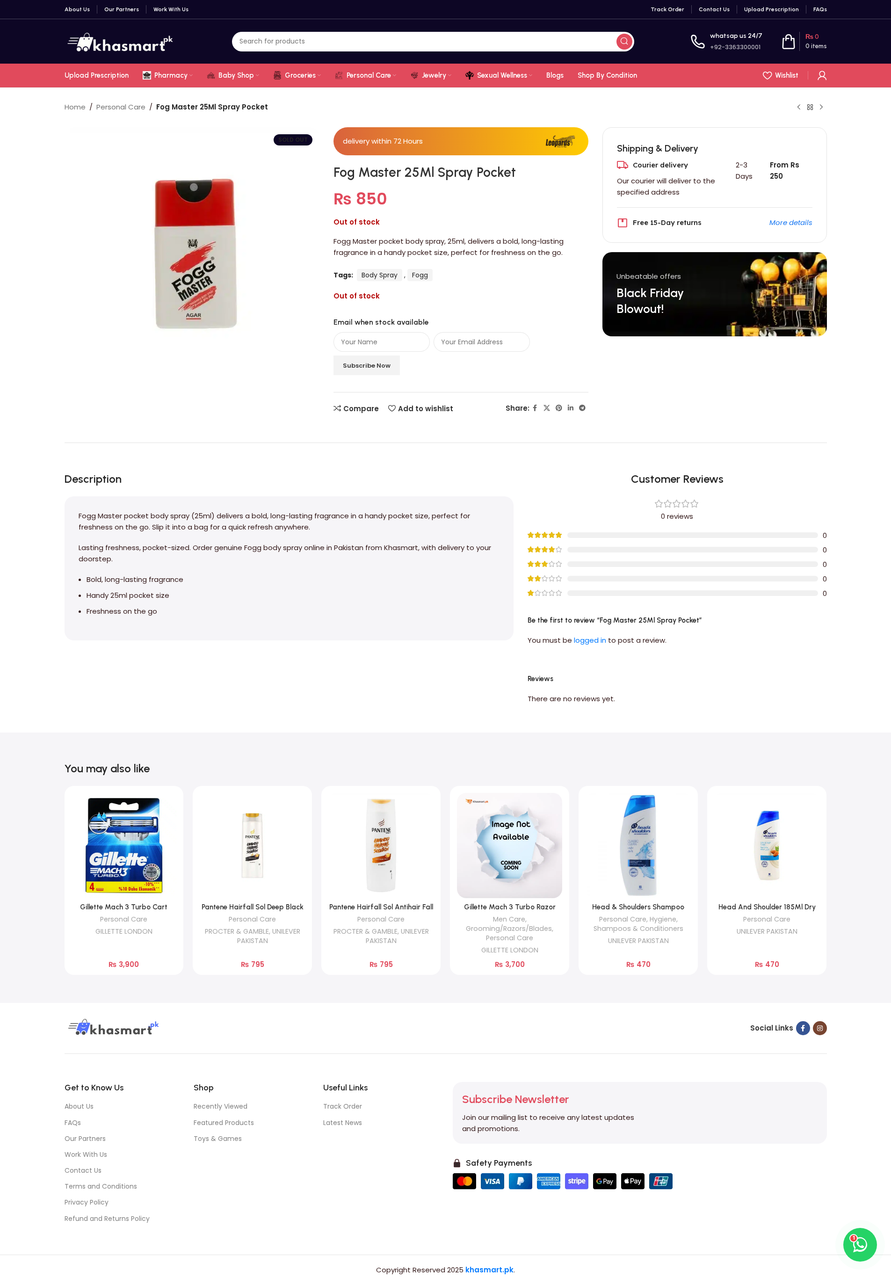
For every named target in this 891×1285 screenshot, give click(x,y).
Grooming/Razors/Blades (509, 928)
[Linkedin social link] (570, 408)
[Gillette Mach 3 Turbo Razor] (509, 845)
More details (790, 222)
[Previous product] (798, 107)
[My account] (822, 75)
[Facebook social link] (535, 408)
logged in (590, 640)
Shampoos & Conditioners (638, 928)
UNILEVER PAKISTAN (638, 940)
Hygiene (663, 919)
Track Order (342, 1106)
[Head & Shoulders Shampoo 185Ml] (638, 845)
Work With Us (86, 1154)
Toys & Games (218, 1138)
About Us (79, 1106)
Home (75, 107)
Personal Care (120, 107)
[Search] (624, 42)
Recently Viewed (220, 1106)
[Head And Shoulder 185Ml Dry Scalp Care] (766, 845)
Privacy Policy (87, 1202)
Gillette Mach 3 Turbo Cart (123, 907)
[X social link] (547, 408)
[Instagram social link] (820, 1028)
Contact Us (83, 1170)
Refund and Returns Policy (107, 1218)
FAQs (73, 1122)
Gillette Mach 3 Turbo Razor (510, 907)
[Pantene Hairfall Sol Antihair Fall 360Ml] (381, 845)
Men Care (509, 919)
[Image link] (112, 1027)
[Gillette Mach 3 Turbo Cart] (124, 845)
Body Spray (380, 275)
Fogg (420, 275)
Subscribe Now (367, 365)
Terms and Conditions (101, 1186)
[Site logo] (120, 41)
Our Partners (85, 1138)
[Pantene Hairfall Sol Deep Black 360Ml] (252, 845)
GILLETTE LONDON (123, 931)
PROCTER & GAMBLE (237, 931)
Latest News (342, 1122)
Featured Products (224, 1122)
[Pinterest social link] (559, 408)
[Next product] (821, 107)
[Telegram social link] (582, 408)
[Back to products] (810, 107)
